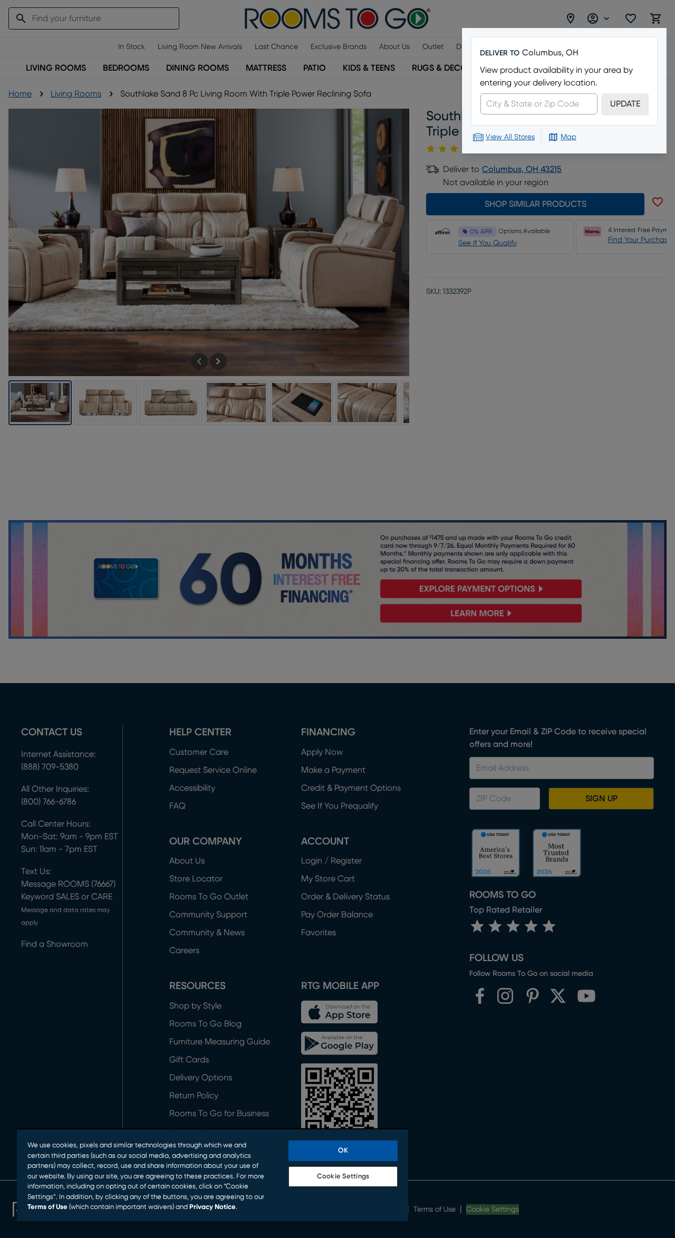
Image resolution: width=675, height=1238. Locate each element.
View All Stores (510, 137)
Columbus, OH (550, 53)
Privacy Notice (212, 1207)
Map (568, 137)
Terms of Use (47, 1207)
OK (343, 1150)
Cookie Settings (343, 1176)
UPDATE (625, 104)
